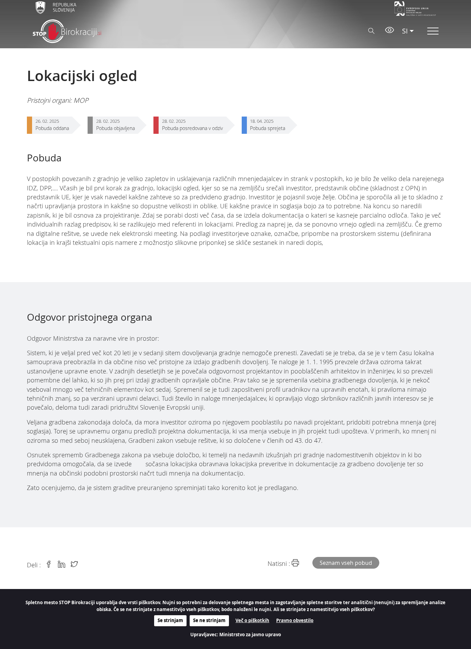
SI (405, 31)
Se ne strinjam (209, 620)
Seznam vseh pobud (346, 563)
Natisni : (280, 564)
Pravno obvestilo (294, 620)
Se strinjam (170, 620)
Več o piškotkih (252, 620)
